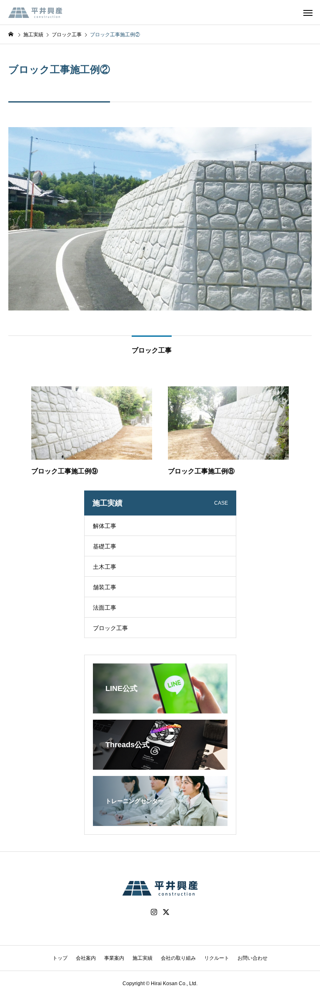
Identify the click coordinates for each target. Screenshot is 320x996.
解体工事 (104, 526)
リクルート (216, 958)
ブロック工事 (110, 628)
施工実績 (142, 958)
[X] (166, 912)
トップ (60, 958)
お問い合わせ (253, 958)
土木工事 (104, 566)
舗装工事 (104, 587)
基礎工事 (104, 546)
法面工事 (104, 607)
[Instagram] (154, 912)
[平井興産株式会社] (35, 12)
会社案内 (86, 958)
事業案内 (114, 958)
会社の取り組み (178, 958)
